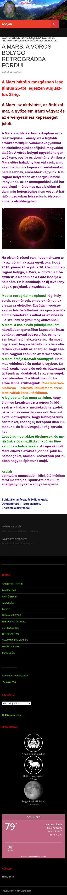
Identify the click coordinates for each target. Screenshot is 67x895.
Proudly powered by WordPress (16, 891)
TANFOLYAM (9, 590)
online (12, 715)
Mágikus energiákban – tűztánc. (20, 529)
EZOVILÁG (41, 38)
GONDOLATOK (49, 41)
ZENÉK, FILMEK (11, 646)
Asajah (7, 24)
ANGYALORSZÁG (10, 41)
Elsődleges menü (63, 24)
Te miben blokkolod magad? (18, 541)
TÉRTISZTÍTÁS (10, 634)
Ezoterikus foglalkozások (15, 675)
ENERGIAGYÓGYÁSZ (30, 41)
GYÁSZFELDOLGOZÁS (15, 640)
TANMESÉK (8, 652)
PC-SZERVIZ (9, 681)
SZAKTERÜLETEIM (11, 38)
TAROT (50, 38)
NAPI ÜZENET (28, 38)
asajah (18, 72)
